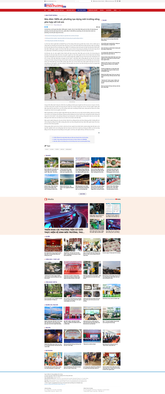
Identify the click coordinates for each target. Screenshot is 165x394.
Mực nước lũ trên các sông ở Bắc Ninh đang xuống (109, 39)
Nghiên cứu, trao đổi (93, 10)
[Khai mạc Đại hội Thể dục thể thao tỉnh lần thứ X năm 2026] (73, 336)
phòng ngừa (68, 149)
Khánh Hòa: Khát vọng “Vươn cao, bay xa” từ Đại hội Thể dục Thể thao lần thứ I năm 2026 (110, 76)
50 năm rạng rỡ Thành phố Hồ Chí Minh (111, 252)
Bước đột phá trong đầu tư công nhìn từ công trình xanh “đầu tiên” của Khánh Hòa (51, 170)
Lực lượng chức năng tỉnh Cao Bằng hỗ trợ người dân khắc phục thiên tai (110, 53)
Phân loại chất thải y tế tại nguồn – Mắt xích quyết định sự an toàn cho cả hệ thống (92, 277)
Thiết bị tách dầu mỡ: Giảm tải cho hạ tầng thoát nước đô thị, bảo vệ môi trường (91, 300)
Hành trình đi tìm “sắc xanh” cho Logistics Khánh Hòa (67, 187)
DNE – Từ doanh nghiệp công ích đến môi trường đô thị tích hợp (111, 322)
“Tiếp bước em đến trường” (89, 344)
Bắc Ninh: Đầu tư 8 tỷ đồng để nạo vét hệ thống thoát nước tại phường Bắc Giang (71, 141)
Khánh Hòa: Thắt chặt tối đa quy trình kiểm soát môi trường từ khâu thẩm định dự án (51, 187)
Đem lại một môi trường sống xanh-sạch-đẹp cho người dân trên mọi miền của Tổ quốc (62, 35)
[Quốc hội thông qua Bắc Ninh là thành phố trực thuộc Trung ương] (73, 359)
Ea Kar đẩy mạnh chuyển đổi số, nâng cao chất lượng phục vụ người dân (110, 44)
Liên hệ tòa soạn (110, 1)
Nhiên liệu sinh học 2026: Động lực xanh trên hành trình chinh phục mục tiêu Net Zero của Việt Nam (91, 322)
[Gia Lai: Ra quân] (53, 290)
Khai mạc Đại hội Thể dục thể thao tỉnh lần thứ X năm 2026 (110, 86)
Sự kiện (49, 10)
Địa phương (108, 10)
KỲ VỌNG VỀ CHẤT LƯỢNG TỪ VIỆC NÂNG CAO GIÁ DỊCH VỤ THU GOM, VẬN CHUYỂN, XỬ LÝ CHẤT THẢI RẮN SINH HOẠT (113, 216)
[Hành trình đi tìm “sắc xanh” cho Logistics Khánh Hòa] (67, 179)
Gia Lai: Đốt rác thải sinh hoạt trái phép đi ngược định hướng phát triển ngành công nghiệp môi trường (72, 300)
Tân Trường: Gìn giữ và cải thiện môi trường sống (54, 40)
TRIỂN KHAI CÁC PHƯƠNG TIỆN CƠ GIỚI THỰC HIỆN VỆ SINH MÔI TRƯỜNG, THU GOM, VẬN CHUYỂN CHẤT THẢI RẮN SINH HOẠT (64, 231)
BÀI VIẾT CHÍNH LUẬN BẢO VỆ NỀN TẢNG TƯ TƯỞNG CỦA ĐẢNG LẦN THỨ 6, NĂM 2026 (72, 322)
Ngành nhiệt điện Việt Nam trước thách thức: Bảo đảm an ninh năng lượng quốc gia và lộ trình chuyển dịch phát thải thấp (53, 322)
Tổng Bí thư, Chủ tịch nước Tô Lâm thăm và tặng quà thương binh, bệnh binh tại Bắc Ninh (72, 254)
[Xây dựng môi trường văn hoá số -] (111, 336)
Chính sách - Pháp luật (59, 10)
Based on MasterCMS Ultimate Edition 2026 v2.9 (54, 384)
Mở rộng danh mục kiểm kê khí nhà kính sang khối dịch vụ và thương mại (82, 187)
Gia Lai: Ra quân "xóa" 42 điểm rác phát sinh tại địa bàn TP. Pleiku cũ (53, 299)
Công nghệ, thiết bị (71, 10)
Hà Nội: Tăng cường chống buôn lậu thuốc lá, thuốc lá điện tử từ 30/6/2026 (70, 139)
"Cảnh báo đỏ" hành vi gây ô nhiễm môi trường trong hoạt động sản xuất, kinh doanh (110, 81)
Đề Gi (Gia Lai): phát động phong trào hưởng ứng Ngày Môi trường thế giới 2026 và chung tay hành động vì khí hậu (97, 187)
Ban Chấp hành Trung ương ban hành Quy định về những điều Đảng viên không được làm (52, 254)
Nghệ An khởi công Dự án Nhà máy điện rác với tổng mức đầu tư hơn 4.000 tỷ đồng (110, 64)
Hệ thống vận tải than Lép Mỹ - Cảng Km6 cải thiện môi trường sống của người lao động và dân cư (64, 38)
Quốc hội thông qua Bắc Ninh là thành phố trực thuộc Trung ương (110, 48)
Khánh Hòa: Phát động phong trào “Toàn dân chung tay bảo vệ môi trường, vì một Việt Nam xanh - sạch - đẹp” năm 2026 (113, 187)
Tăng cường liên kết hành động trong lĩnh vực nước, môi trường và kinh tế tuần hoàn (91, 254)
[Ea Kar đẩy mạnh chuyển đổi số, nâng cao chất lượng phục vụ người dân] (53, 359)
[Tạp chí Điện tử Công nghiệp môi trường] (55, 5)
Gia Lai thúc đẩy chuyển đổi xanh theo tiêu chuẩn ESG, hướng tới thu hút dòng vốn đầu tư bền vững (98, 170)
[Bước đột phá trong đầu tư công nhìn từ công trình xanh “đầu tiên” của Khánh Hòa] (51, 162)
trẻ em (47, 149)
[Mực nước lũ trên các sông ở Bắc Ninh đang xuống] (111, 30)
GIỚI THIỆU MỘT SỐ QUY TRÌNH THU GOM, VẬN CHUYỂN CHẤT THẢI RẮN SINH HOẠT (97, 231)
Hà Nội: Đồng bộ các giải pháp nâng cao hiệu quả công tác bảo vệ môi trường (70, 137)
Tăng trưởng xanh (63, 15)
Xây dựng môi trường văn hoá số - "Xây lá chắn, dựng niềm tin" (110, 344)
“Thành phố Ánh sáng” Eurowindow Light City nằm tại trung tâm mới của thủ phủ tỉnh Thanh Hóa (66, 170)
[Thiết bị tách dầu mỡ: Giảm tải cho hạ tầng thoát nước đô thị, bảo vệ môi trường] (92, 290)
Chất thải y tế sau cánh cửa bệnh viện (111, 298)
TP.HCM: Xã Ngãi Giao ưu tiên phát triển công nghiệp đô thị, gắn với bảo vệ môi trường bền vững (110, 70)
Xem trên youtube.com (110, 199)
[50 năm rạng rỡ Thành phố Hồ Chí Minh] (111, 245)
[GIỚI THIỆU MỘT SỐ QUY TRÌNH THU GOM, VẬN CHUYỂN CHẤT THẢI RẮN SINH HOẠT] (97, 224)
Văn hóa (101, 10)
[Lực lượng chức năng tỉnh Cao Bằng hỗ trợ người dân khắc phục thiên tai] (92, 359)
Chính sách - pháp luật (53, 259)
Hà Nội (57, 149)
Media (115, 10)
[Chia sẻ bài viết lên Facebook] (45, 27)
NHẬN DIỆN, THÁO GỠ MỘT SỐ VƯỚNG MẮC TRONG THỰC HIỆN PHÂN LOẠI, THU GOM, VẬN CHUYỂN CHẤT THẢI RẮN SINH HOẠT (97, 216)
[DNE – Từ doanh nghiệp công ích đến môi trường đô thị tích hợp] (111, 313)
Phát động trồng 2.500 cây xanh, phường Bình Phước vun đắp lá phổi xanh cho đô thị (82, 170)
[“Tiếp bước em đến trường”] (92, 336)
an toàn (51, 149)
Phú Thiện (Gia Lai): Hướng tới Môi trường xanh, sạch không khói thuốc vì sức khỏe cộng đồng (113, 231)
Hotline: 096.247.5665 (99, 1)
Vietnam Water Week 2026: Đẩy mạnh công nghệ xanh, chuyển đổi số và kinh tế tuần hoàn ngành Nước (110, 58)
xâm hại (62, 149)
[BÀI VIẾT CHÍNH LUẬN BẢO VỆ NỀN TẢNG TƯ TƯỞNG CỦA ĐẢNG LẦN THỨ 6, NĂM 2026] (73, 313)
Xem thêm (82, 194)
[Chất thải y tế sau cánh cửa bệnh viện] (111, 290)
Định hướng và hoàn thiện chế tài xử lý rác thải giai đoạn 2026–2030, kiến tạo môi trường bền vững (111, 277)
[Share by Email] (97, 27)
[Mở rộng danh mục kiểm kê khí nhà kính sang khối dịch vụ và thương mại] (82, 179)
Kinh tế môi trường (81, 10)
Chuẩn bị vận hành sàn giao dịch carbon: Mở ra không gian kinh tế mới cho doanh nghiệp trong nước (113, 170)
